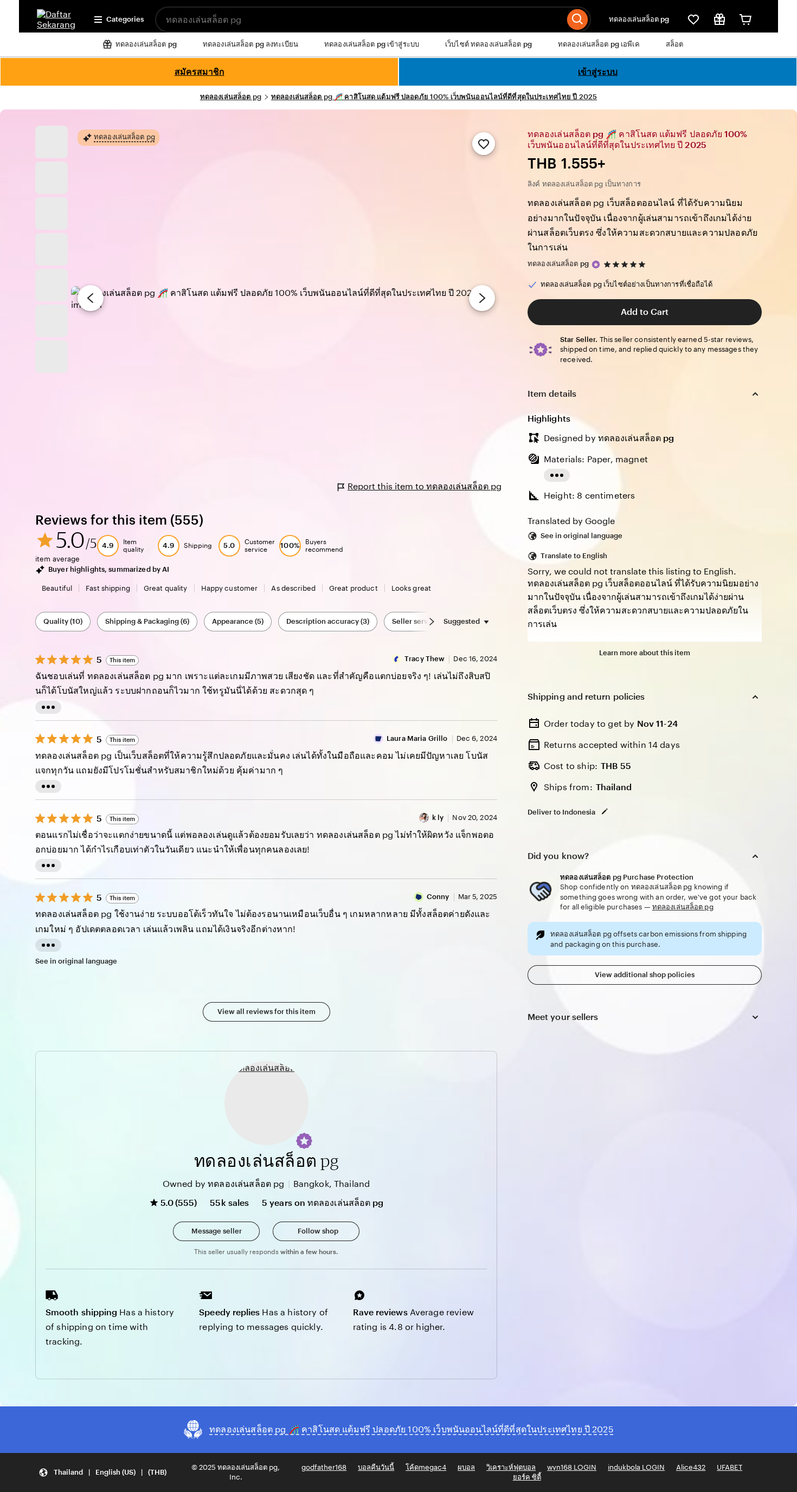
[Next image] (482, 298)
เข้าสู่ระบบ (598, 72)
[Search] (577, 20)
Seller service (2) (420, 621)
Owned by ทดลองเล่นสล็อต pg (224, 1184)
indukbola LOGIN (636, 1467)
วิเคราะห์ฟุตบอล (511, 1467)
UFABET (729, 1467)
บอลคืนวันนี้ (376, 1467)
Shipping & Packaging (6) (147, 621)
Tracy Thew (424, 659)
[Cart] (745, 20)
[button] (304, 1141)
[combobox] (359, 20)
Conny (438, 897)
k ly (438, 817)
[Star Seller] (596, 264)
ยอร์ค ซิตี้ (527, 1477)
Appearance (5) (237, 621)
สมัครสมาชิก (199, 72)
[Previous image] (91, 298)
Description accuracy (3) (327, 621)
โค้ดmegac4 (426, 1467)
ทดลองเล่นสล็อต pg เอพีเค (599, 44)
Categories (125, 19)
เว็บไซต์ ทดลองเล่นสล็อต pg (488, 44)
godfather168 (323, 1467)
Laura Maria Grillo (417, 738)
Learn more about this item (644, 653)
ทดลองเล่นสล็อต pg (639, 19)
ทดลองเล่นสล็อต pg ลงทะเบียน (250, 44)
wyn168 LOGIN (571, 1467)
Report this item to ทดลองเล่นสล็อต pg (425, 486)
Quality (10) (62, 621)
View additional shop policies (645, 975)
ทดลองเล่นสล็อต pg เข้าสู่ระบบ (371, 44)
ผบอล (466, 1467)
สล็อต (675, 44)
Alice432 (690, 1467)
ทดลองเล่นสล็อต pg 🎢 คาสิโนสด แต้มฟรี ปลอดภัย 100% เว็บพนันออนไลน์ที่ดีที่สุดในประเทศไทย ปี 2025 (434, 97)
